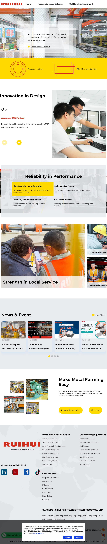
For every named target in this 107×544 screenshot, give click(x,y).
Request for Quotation (70, 410)
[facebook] (26, 472)
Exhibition (46, 492)
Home (28, 4)
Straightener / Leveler (89, 442)
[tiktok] (38, 472)
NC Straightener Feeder (90, 453)
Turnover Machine (87, 461)
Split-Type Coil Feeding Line (54, 446)
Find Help (95, 410)
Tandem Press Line (50, 439)
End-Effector (85, 464)
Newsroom (47, 481)
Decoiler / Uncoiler (87, 439)
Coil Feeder (84, 446)
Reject (67, 537)
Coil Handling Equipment (81, 4)
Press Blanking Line (50, 450)
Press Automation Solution (50, 4)
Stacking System (87, 457)
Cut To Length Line (50, 461)
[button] (19, 142)
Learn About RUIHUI (40, 47)
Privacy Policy (38, 533)
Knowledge (47, 496)
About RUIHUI (32, 12)
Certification (47, 489)
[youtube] (15, 472)
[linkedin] (4, 472)
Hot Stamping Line (50, 457)
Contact (45, 500)
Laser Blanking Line (50, 453)
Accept (78, 537)
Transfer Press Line (50, 442)
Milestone (46, 485)
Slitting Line (47, 464)
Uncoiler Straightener (89, 450)
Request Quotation (50, 478)
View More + (101, 315)
